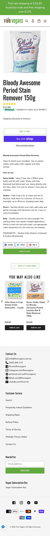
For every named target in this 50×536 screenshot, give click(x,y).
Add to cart (14, 327)
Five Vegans (20, 527)
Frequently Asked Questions (19, 407)
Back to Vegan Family (27, 265)
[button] (9, 104)
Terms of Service (13, 429)
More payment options (25, 145)
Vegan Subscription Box (16, 487)
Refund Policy (12, 422)
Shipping (7, 118)
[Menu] (45, 21)
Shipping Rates (13, 414)
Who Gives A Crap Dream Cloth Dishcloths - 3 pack (14, 305)
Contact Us (11, 444)
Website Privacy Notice (16, 436)
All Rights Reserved (33, 527)
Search (9, 400)
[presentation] (2, 301)
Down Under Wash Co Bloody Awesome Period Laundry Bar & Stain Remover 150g (35, 309)
